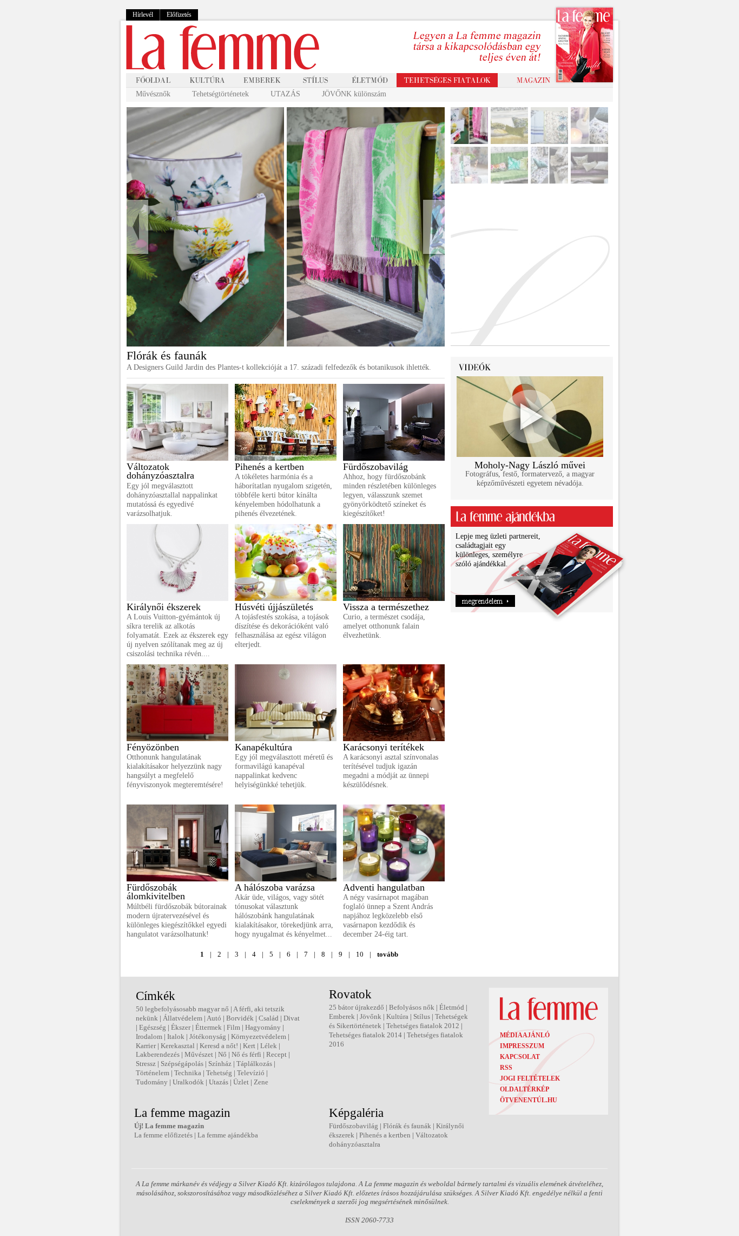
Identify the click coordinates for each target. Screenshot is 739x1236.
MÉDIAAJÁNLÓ (525, 1035)
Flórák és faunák (407, 1126)
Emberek (342, 1016)
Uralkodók (188, 1082)
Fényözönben (153, 747)
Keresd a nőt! (219, 1046)
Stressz (146, 1064)
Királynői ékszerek (164, 606)
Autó (214, 1018)
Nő (222, 1054)
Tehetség (219, 1073)
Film (233, 1027)
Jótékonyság (207, 1036)
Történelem (152, 1073)
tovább (387, 954)
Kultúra (397, 1016)
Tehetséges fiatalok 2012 (422, 1026)
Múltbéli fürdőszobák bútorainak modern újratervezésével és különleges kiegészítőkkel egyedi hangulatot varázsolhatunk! (177, 920)
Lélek (268, 1046)
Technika (187, 1073)
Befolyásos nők (411, 1007)
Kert (249, 1046)
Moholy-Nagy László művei (529, 465)
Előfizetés (179, 14)
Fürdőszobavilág (375, 466)
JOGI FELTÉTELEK (530, 1078)
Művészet (198, 1054)
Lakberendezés (158, 1054)
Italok (175, 1036)
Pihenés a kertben (269, 466)
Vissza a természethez (386, 606)
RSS (506, 1067)
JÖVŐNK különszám (354, 94)
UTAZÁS (285, 94)
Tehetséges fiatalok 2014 (365, 1035)
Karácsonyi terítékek (383, 747)
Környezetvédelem (258, 1036)
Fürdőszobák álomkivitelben (156, 892)
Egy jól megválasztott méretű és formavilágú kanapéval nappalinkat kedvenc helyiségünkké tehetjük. (284, 770)
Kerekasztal (178, 1046)
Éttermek (208, 1027)
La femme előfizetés (163, 1135)
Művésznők (153, 94)
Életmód (451, 1007)
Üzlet (241, 1082)
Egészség (152, 1027)
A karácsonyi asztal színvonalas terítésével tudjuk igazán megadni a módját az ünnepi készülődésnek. (390, 770)
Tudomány (152, 1082)
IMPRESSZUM (522, 1046)
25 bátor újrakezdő (356, 1007)
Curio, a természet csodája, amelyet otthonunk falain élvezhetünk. (384, 626)
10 (360, 954)
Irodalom (149, 1036)
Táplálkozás (254, 1064)
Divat (291, 1018)
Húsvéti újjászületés (274, 606)
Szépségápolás (182, 1064)
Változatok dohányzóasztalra (160, 471)
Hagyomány (263, 1027)
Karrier (146, 1046)
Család (269, 1018)
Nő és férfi (246, 1054)
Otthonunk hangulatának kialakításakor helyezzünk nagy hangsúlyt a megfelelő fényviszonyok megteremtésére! (175, 770)
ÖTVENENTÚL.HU (528, 1100)
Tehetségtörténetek (220, 94)
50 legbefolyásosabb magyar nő (182, 1009)
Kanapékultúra (263, 747)
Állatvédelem (182, 1018)
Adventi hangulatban (384, 887)
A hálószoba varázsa (275, 887)
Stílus (421, 1016)
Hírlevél (143, 14)
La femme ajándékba (227, 1135)
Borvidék (240, 1018)
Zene (261, 1082)
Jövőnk (370, 1016)
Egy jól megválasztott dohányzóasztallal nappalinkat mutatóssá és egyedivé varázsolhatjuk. (172, 499)
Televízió (251, 1073)
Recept (276, 1054)
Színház (220, 1064)
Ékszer (180, 1027)
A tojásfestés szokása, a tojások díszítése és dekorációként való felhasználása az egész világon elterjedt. (282, 630)
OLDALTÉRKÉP (524, 1089)
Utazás (218, 1082)
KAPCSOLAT (520, 1057)
